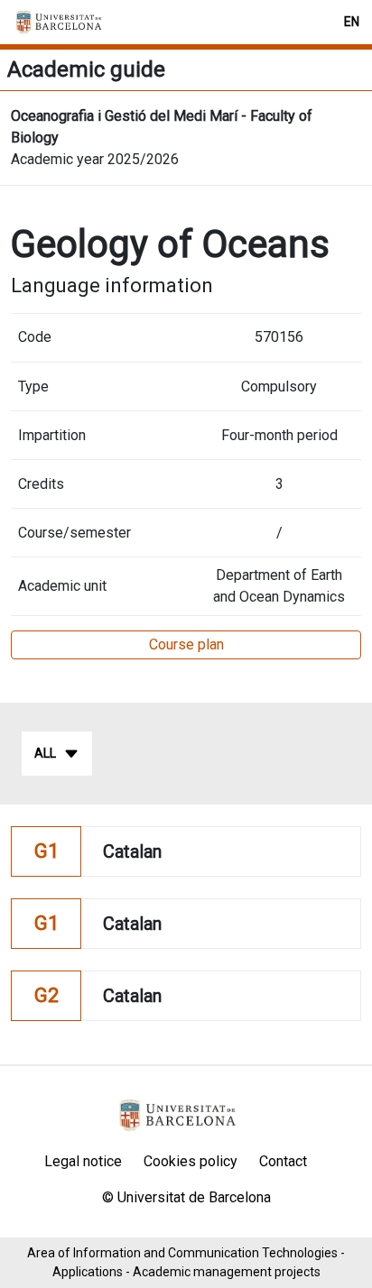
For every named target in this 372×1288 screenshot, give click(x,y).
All (45, 753)
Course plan (186, 644)
